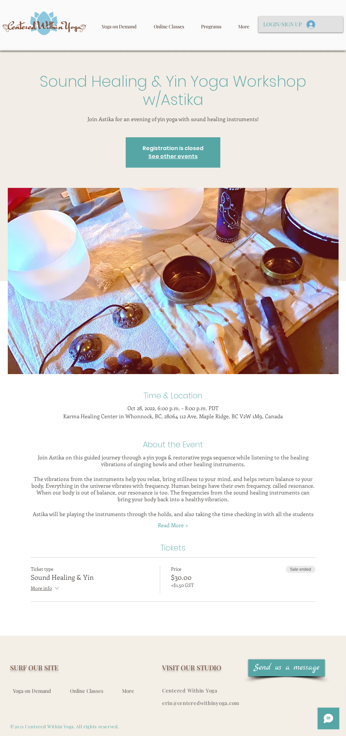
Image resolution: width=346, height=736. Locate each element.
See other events (173, 156)
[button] (286, 667)
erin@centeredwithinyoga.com (200, 703)
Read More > (173, 525)
